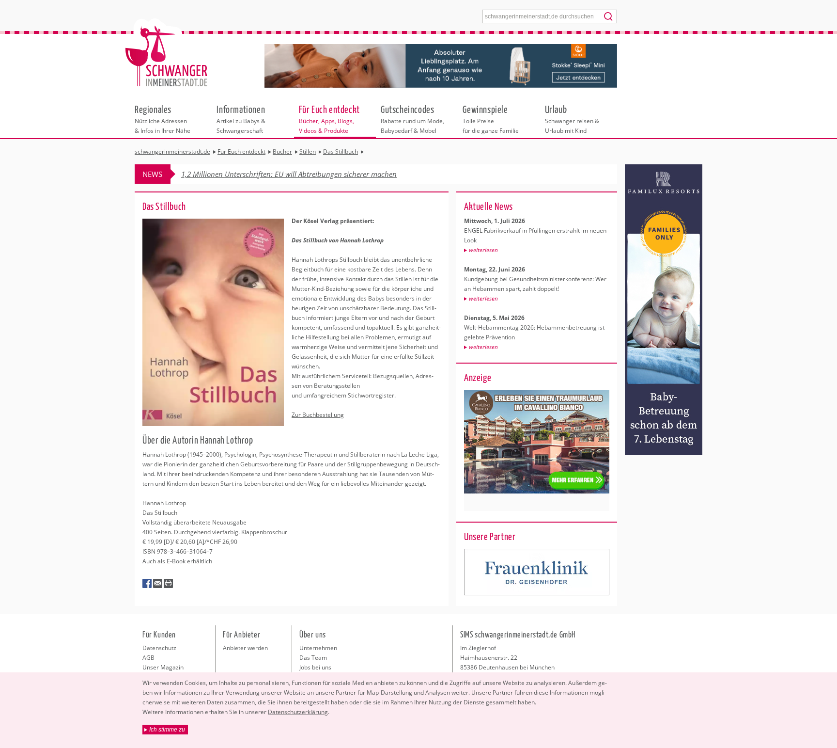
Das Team (313, 657)
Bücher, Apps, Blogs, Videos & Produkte (329, 119)
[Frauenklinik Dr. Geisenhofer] (536, 572)
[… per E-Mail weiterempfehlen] (158, 584)
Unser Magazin (163, 667)
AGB (148, 657)
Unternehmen (318, 648)
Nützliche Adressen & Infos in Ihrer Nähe (162, 119)
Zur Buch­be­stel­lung (318, 415)
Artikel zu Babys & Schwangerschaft (241, 119)
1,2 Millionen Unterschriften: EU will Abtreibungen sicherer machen (289, 174)
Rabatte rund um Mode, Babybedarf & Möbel (412, 119)
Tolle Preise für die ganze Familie (491, 119)
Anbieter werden (245, 648)
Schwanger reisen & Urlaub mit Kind (572, 119)
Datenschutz (159, 648)
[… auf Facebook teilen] (147, 584)
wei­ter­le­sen (483, 250)
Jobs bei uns (315, 667)
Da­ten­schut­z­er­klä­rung (298, 712)
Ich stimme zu (167, 729)
